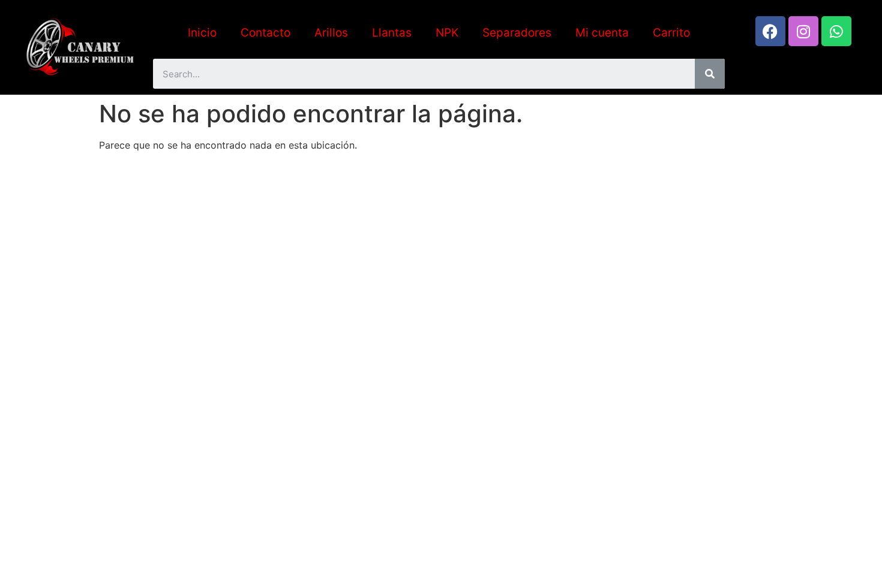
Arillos (331, 33)
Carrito (671, 33)
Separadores (516, 33)
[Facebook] (770, 31)
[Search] (710, 74)
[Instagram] (803, 31)
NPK (447, 33)
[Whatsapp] (836, 31)
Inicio (202, 33)
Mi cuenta (602, 33)
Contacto (265, 33)
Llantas (392, 33)
